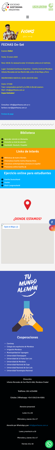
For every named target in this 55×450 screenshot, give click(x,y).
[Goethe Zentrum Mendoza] (52, 222)
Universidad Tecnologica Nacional (20, 370)
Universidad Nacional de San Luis (19, 367)
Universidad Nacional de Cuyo (18, 364)
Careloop (10, 343)
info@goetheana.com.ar (38, 425)
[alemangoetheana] (52, 228)
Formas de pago (7, 114)
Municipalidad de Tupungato (17, 352)
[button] (27, 17)
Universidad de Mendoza (16, 362)
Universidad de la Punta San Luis (19, 358)
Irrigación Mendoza (14, 349)
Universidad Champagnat (16, 356)
